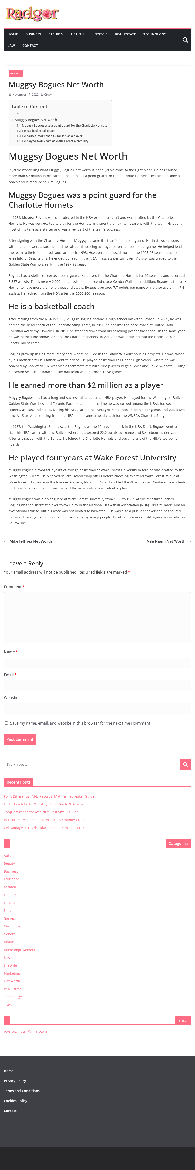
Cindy (48, 95)
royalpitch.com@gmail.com (25, 1031)
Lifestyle (99, 34)
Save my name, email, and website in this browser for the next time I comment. (80, 723)
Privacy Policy (15, 1080)
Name (11, 651)
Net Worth (12, 981)
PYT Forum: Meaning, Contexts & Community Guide (44, 820)
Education (12, 879)
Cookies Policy (15, 1100)
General (15, 73)
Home (13, 34)
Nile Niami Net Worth (166, 541)
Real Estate (125, 34)
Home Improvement (19, 949)
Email (10, 675)
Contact (30, 45)
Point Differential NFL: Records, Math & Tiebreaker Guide (49, 796)
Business (33, 34)
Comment (14, 586)
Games (9, 918)
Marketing (12, 973)
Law (11, 45)
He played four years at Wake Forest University (55, 141)
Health (77, 34)
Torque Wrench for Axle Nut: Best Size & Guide (41, 812)
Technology (154, 34)
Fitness (9, 902)
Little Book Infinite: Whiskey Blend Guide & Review (43, 804)
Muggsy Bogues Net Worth (36, 119)
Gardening (12, 926)
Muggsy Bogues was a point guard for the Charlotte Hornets (64, 125)
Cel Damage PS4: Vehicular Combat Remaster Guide (45, 827)
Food (7, 910)
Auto (7, 855)
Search (185, 764)
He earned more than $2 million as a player (52, 136)
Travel (9, 1004)
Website (11, 697)
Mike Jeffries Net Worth (31, 541)
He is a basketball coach (38, 130)
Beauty (9, 863)
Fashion (56, 34)
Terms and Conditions (22, 1090)
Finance (10, 894)
